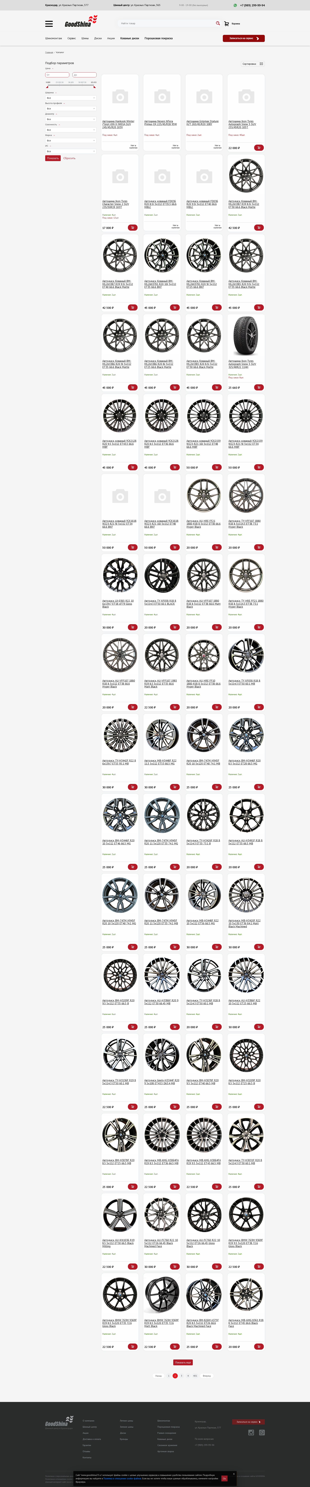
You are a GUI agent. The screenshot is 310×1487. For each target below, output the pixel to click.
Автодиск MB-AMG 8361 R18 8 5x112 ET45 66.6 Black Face (246, 1323)
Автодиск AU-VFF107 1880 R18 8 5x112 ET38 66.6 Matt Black (203, 603)
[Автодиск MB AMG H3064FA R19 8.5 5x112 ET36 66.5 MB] (162, 1135)
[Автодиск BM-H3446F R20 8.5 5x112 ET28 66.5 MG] (246, 735)
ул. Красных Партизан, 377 (73, 5)
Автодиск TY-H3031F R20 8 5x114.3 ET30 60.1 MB (245, 1161)
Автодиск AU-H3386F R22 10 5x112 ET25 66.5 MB (244, 1002)
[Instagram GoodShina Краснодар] (249, 1434)
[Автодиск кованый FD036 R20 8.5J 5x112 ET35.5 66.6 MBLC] (162, 175)
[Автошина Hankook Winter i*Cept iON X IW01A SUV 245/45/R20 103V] (120, 95)
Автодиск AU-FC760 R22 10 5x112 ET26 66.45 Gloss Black (203, 1243)
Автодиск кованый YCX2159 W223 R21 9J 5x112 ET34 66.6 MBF (245, 444)
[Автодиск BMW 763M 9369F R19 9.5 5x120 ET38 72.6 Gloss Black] (246, 1214)
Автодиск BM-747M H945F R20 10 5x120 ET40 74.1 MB (203, 762)
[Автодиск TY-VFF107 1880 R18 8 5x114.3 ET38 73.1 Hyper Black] (246, 495)
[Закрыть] (233, 1474)
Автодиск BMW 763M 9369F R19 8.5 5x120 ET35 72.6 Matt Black (161, 1323)
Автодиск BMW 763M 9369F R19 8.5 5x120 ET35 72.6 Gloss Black (119, 1323)
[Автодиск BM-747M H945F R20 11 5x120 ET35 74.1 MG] (162, 815)
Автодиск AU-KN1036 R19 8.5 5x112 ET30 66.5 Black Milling (118, 1243)
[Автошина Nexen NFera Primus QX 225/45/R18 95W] (162, 95)
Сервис (71, 38)
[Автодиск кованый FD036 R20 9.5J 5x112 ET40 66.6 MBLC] (204, 175)
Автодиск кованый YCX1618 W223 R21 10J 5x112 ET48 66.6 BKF (161, 524)
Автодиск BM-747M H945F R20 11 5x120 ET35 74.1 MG (161, 842)
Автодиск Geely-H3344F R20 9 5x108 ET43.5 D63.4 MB (161, 1081)
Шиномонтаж (53, 38)
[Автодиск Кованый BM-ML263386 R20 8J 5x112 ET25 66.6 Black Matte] (162, 335)
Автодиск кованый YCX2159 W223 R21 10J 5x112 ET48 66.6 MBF (203, 444)
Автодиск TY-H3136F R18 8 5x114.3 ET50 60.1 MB (203, 1002)
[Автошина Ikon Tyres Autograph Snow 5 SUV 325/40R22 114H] (246, 335)
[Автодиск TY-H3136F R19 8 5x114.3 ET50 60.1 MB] (120, 1055)
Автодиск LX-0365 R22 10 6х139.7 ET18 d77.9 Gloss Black (118, 603)
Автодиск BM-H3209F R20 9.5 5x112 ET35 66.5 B (118, 1002)
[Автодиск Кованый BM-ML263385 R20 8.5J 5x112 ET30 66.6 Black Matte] (204, 335)
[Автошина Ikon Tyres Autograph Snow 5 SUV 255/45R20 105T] (246, 95)
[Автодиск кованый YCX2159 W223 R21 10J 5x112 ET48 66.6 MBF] (204, 415)
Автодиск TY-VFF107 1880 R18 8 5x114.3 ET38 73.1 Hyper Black (244, 524)
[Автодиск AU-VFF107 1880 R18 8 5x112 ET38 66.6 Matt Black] (204, 575)
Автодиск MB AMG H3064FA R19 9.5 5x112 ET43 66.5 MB (203, 1161)
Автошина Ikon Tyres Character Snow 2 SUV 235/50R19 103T (115, 204)
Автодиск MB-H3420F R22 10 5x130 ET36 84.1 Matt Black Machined (244, 923)
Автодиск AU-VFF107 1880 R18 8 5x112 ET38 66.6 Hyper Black (118, 683)
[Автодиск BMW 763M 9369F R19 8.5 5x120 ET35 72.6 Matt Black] (162, 1294)
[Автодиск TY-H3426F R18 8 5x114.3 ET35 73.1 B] (204, 815)
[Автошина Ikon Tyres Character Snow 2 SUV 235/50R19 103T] (120, 175)
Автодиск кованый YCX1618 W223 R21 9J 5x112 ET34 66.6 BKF (119, 524)
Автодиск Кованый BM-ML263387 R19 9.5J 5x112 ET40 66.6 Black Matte (117, 284)
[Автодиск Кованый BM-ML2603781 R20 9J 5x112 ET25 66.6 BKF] (204, 255)
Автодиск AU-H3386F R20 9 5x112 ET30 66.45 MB (161, 1002)
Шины (85, 38)
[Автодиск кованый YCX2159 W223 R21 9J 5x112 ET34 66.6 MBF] (246, 415)
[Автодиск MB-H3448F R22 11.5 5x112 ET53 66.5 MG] (162, 735)
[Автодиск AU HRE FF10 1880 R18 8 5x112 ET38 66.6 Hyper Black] (204, 655)
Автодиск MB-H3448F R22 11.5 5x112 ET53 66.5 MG (160, 762)
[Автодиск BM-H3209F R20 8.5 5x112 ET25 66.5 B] (246, 1055)
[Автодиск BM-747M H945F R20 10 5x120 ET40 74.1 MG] (120, 895)
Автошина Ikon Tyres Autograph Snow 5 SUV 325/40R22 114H (242, 364)
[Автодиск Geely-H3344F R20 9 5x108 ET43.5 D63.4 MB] (162, 1055)
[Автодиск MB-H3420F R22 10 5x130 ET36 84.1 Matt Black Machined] (246, 895)
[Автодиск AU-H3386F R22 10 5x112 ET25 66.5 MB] (246, 975)
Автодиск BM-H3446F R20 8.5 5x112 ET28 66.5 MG (244, 762)
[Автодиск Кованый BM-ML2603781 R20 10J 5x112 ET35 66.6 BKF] (162, 255)
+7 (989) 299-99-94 (252, 5)
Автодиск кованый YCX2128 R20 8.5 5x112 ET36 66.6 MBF (161, 444)
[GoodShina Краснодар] (81, 20)
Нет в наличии (133, 146)
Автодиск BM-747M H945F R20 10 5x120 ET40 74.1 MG (119, 922)
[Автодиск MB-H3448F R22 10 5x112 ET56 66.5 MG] (204, 895)
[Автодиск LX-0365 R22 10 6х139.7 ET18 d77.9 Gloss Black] (120, 575)
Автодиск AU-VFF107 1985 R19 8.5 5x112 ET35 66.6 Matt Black (160, 683)
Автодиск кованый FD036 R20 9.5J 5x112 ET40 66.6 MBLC (202, 204)
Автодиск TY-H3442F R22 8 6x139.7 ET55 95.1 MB (119, 762)
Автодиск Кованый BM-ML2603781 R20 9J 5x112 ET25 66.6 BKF (201, 284)
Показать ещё (183, 1362)
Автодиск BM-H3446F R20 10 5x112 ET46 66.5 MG (118, 842)
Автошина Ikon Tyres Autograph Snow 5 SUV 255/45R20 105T (242, 124)
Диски (98, 38)
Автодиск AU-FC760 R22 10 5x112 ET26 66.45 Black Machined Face (161, 1243)
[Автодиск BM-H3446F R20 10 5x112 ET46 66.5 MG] (120, 815)
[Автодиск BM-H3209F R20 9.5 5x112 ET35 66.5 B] (120, 975)
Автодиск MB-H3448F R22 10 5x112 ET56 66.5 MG (202, 922)
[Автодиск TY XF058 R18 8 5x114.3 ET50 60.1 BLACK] (162, 575)
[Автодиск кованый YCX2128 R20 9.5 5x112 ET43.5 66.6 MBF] (120, 415)
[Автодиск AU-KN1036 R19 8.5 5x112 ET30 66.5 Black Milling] (120, 1214)
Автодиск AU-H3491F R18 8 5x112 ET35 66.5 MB (245, 842)
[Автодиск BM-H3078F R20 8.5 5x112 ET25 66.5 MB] (120, 1135)
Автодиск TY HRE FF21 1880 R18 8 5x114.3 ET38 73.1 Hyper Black (246, 603)
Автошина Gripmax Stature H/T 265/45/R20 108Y (202, 122)
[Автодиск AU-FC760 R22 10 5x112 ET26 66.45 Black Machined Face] (162, 1214)
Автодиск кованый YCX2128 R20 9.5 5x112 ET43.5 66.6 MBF (119, 444)
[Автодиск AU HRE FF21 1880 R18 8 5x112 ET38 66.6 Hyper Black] (204, 495)
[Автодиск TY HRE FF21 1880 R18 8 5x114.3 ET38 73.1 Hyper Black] (246, 575)
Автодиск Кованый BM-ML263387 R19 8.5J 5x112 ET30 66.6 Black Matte (243, 204)
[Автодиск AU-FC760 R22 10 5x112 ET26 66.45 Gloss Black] (204, 1214)
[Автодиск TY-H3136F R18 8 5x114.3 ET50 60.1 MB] (204, 975)
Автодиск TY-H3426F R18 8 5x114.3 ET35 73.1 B (203, 842)
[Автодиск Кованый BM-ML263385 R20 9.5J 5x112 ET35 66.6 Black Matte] (246, 255)
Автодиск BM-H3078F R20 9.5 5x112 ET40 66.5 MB (202, 1081)
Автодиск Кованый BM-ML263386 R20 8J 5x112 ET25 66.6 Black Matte (158, 364)
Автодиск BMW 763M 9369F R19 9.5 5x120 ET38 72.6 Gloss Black (245, 1243)
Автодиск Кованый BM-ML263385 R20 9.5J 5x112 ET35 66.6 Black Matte (243, 284)
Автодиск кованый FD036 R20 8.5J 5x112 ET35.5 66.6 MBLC (160, 204)
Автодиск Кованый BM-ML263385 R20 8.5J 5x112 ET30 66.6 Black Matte (201, 364)
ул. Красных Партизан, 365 (145, 5)
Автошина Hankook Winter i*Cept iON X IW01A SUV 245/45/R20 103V (118, 124)
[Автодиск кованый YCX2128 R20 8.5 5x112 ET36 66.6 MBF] (162, 415)
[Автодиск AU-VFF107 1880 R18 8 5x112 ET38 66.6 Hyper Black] (120, 655)
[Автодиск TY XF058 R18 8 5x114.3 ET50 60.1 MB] (246, 655)
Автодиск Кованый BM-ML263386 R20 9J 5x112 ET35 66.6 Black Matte (116, 364)
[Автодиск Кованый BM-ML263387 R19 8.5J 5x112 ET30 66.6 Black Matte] (246, 175)
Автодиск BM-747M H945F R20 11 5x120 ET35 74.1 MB (161, 922)
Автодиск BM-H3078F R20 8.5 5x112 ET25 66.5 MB (118, 1161)
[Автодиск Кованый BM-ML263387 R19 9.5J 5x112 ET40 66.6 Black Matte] (120, 255)
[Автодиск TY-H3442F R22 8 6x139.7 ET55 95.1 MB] (120, 735)
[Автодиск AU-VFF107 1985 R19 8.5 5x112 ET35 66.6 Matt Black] (162, 655)
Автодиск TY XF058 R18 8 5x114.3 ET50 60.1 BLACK (160, 602)
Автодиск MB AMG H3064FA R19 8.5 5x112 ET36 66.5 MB (161, 1161)
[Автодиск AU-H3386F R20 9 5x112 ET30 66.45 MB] (162, 975)
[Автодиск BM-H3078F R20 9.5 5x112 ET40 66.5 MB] (204, 1055)
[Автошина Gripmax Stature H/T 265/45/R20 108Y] (204, 95)
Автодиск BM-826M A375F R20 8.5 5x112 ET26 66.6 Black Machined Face (202, 1323)
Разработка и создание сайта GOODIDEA (246, 1476)
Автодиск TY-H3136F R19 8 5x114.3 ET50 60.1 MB (119, 1081)
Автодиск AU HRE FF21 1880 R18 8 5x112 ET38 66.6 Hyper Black (203, 524)
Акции (111, 38)
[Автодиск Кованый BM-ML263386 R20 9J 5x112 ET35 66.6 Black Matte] (120, 335)
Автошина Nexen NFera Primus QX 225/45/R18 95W (160, 122)
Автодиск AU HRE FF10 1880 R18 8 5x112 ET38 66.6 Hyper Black (203, 683)
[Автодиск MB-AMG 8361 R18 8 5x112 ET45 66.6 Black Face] (246, 1294)
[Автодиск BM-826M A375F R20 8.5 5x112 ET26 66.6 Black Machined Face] (204, 1294)
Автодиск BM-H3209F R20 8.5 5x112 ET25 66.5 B (244, 1081)
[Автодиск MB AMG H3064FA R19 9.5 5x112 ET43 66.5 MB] (204, 1135)
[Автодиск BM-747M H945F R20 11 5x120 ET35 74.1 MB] (162, 895)
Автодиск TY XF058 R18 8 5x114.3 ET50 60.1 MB (244, 682)
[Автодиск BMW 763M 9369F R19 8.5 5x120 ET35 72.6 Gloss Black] (120, 1294)
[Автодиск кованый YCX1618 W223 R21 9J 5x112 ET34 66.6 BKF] (120, 495)
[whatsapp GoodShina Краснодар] (260, 1434)
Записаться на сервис (242, 38)
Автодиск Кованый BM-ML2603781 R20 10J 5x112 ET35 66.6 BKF (160, 284)
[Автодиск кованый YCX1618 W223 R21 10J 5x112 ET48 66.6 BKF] (162, 495)
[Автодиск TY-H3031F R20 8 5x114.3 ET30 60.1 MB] (246, 1135)
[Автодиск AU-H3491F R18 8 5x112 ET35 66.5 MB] (246, 815)
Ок (224, 1478)
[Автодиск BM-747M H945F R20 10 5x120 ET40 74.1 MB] (204, 735)
